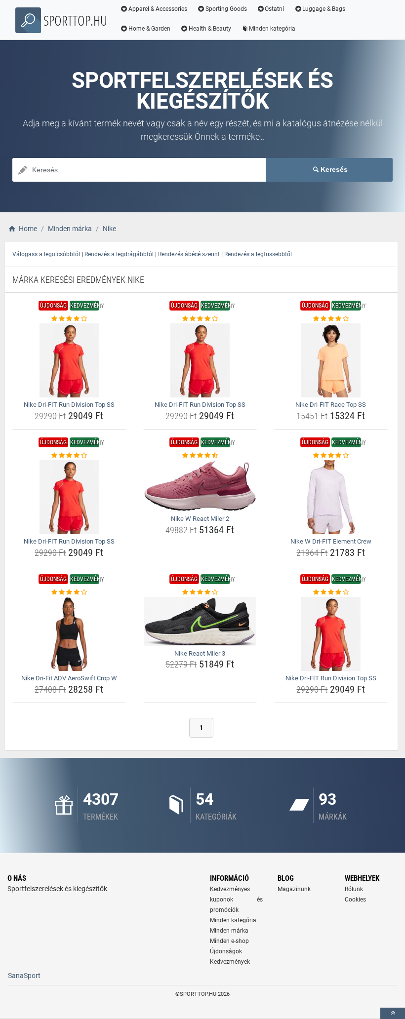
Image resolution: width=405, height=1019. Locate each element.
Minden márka (229, 930)
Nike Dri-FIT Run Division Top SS (69, 404)
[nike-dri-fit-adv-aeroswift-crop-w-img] (69, 634)
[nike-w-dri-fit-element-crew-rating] (331, 456)
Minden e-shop (229, 941)
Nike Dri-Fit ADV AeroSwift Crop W (69, 678)
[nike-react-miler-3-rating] (200, 592)
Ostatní (274, 8)
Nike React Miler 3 (199, 653)
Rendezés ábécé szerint (189, 254)
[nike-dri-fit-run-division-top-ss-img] (69, 360)
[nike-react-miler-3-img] (200, 621)
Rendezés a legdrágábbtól (119, 254)
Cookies (355, 899)
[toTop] (392, 1013)
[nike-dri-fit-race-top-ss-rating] (331, 319)
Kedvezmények (230, 961)
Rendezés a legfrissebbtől (258, 254)
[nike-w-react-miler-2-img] (200, 485)
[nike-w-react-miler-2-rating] (200, 456)
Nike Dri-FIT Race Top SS (330, 404)
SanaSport (24, 976)
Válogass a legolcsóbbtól (46, 254)
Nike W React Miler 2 (200, 518)
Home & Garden (149, 28)
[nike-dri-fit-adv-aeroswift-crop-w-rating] (69, 592)
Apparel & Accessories (157, 8)
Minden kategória (272, 28)
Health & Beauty (210, 28)
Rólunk (354, 889)
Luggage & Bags (323, 8)
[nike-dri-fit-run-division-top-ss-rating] (69, 319)
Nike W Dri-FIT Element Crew (330, 541)
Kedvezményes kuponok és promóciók (236, 899)
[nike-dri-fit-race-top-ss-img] (331, 360)
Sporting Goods (226, 8)
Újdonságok (226, 951)
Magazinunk (294, 889)
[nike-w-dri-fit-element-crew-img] (331, 497)
